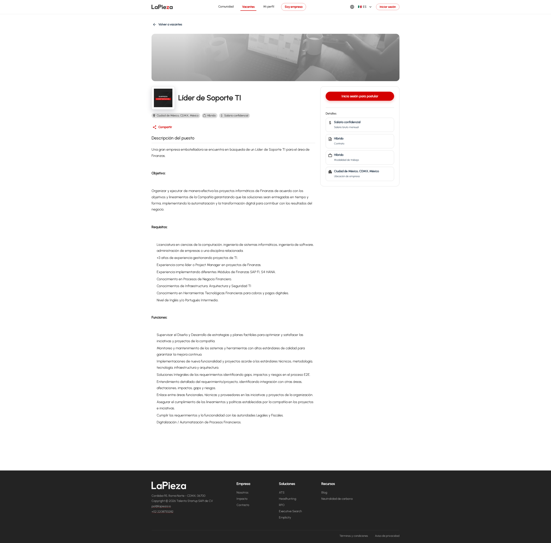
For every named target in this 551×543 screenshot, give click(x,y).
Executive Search (290, 511)
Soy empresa (293, 7)
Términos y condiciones (353, 535)
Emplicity (285, 517)
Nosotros (242, 492)
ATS (282, 492)
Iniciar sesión (388, 6)
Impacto (242, 499)
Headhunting (287, 499)
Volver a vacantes (170, 24)
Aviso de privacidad (387, 535)
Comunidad (226, 6)
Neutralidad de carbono (337, 499)
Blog (324, 492)
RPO (282, 505)
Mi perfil (268, 6)
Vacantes (248, 7)
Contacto (243, 505)
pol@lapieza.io (161, 506)
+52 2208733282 (162, 512)
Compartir (165, 127)
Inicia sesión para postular (360, 96)
